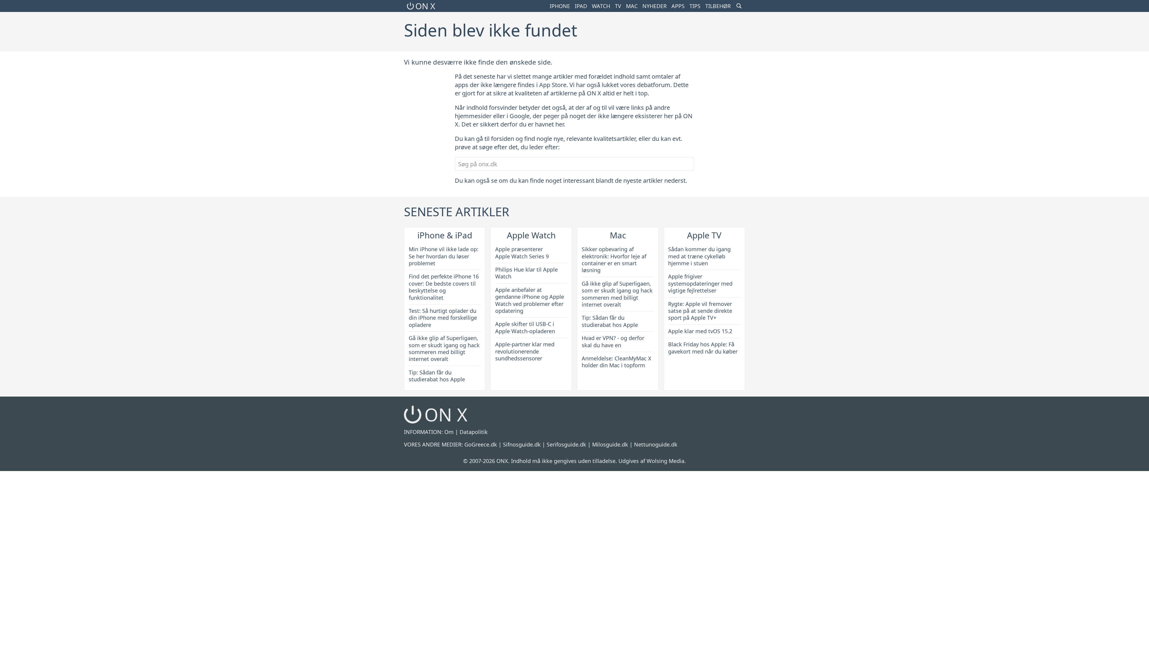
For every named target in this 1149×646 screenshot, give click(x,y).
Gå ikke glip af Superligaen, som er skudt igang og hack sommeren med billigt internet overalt (444, 348)
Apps (678, 6)
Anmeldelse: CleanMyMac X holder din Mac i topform (616, 362)
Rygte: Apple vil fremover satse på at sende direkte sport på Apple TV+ (700, 311)
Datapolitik (474, 431)
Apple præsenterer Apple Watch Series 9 (522, 253)
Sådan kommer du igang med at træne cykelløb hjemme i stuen (699, 256)
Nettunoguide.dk (655, 444)
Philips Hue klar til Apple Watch (526, 273)
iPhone (560, 6)
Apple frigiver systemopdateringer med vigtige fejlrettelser (700, 283)
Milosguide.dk (610, 444)
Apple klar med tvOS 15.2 (700, 331)
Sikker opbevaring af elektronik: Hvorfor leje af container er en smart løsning (614, 260)
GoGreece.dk (480, 444)
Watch (601, 6)
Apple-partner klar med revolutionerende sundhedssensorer (524, 351)
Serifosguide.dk (566, 444)
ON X (425, 6)
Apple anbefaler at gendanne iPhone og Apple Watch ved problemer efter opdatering (529, 300)
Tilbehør (718, 6)
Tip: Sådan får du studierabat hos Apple (437, 376)
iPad (581, 6)
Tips (694, 6)
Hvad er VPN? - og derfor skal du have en (613, 341)
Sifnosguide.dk (522, 444)
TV (618, 6)
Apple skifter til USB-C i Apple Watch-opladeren (525, 327)
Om (449, 431)
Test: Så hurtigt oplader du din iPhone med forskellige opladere (443, 317)
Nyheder (654, 6)
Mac (632, 6)
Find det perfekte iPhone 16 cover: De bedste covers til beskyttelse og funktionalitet (444, 287)
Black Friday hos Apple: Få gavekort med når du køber (703, 348)
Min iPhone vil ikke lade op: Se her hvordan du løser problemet (443, 256)
